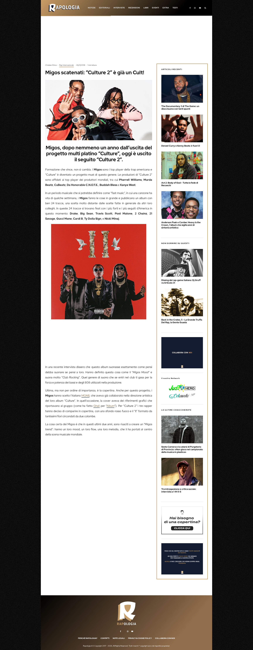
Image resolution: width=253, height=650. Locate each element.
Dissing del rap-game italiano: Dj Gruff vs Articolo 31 (181, 281)
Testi (175, 7)
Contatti (105, 638)
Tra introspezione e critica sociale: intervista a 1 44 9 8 (178, 490)
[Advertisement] (126, 41)
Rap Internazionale (66, 65)
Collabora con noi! (165, 638)
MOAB (85, 395)
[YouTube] (200, 8)
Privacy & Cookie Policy (140, 638)
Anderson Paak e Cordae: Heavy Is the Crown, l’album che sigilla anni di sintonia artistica (181, 225)
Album (110, 406)
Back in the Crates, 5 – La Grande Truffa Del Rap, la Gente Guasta (181, 321)
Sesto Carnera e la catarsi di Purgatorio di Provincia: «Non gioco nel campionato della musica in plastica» (182, 449)
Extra (166, 7)
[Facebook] (190, 8)
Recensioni (134, 7)
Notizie (91, 7)
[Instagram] (194, 8)
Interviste (119, 7)
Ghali (96, 406)
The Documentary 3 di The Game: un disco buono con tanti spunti (180, 107)
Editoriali (104, 7)
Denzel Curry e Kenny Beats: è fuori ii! (180, 145)
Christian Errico (51, 65)
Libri (145, 7)
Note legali (119, 638)
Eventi (155, 7)
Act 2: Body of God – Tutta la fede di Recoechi (179, 184)
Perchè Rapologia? (87, 638)
